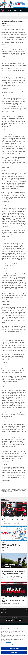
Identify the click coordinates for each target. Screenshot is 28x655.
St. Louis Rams (12, 216)
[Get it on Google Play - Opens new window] (18, 621)
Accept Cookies (14, 652)
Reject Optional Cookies (14, 648)
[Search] (23, 10)
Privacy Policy (9, 642)
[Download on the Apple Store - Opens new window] (9, 620)
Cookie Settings (14, 644)
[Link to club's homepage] (2, 10)
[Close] (26, 626)
